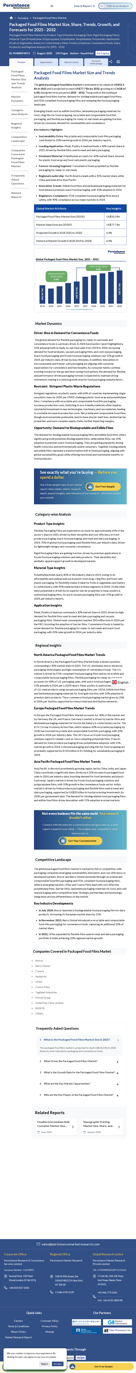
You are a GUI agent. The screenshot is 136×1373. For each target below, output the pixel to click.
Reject (44, 1363)
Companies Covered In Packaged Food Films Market (18, 158)
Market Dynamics (17, 98)
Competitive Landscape (19, 138)
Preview (21, 62)
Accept (58, 1363)
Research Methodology (96, 62)
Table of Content (71, 62)
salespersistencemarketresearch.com (71, 1244)
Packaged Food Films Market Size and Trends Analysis (18, 79)
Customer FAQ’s (50, 1320)
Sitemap (49, 1331)
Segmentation (46, 62)
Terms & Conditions (18, 1326)
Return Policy (18, 1331)
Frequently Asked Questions (18, 179)
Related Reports (16, 194)
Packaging (23, 18)
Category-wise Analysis (19, 112)
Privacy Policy (50, 1326)
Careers (18, 1320)
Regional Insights (16, 125)
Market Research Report (18, 1337)
